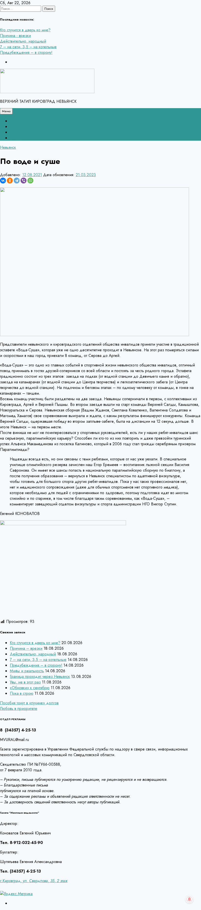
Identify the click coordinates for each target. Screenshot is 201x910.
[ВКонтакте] (3, 180)
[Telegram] (17, 180)
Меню (6, 111)
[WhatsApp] (30, 180)
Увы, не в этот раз (25, 682)
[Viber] (23, 180)
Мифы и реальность (27, 671)
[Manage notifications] (189, 899)
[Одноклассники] (10, 180)
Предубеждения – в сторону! (26, 52)
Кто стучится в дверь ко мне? (25, 30)
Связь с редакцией (26, 121)
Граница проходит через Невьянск (40, 676)
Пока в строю (21, 693)
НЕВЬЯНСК (20, 126)
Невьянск (8, 147)
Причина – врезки (26, 648)
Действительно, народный (23, 41)
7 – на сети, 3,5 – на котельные (28, 47)
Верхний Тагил (23, 132)
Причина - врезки (15, 35)
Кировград (19, 138)
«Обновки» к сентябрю (30, 688)
